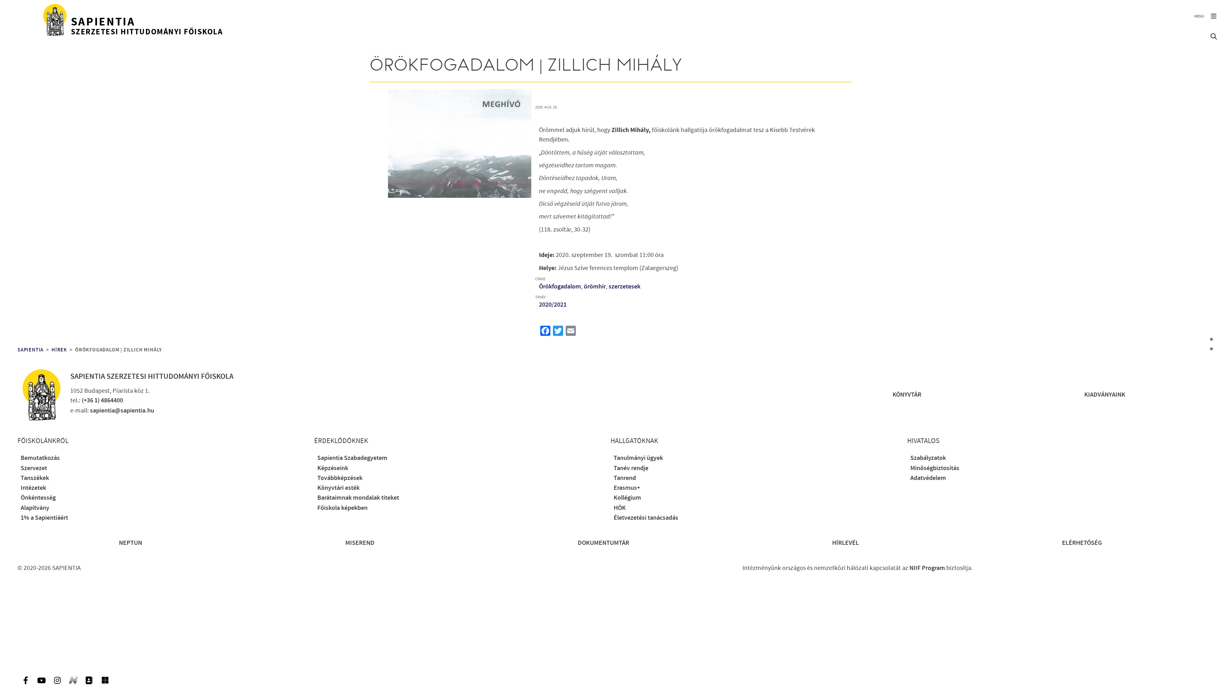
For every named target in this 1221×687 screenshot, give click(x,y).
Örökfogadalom (560, 286)
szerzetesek (624, 286)
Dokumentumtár (603, 543)
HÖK (620, 508)
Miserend (360, 543)
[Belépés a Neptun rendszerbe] (73, 680)
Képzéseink (332, 468)
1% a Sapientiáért (44, 518)
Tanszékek (35, 478)
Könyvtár (907, 395)
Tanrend (625, 478)
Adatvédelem (928, 478)
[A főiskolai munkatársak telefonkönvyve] (89, 680)
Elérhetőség (1082, 543)
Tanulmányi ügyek (638, 458)
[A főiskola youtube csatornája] (41, 680)
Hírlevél (845, 543)
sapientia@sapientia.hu (122, 410)
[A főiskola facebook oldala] (25, 680)
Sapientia (30, 349)
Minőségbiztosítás (934, 468)
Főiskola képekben (342, 508)
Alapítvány (35, 508)
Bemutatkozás (40, 458)
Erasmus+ (627, 488)
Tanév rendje (631, 468)
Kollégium (627, 498)
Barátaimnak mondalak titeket (358, 498)
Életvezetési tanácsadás (646, 518)
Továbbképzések (339, 478)
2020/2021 (553, 305)
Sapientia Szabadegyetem (352, 458)
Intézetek (33, 488)
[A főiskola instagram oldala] (57, 680)
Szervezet (34, 468)
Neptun (130, 543)
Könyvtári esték (338, 488)
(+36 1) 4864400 (102, 400)
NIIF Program (927, 568)
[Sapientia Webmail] (105, 680)
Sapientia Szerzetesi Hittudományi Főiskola (151, 376)
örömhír (595, 286)
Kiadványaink (1104, 395)
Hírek (59, 349)
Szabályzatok (928, 458)
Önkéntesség (38, 498)
